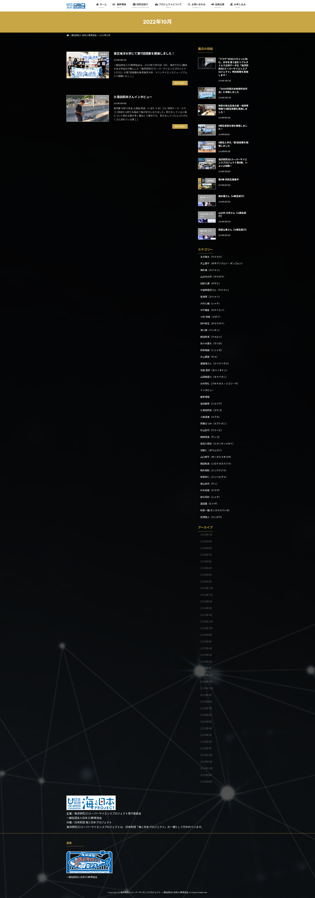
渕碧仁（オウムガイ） (211, 450)
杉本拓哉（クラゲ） (210, 490)
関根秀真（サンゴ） (210, 436)
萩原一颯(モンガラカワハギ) (214, 510)
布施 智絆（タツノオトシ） (214, 370)
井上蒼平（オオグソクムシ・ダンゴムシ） (222, 263)
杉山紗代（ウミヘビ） (211, 430)
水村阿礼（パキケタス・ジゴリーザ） (219, 383)
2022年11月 (206, 681)
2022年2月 (206, 741)
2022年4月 (206, 728)
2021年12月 (206, 755)
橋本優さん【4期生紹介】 (231, 196)
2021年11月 (206, 761)
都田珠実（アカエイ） (211, 336)
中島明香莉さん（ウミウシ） (215, 290)
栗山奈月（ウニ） (209, 483)
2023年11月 (206, 628)
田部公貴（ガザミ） (210, 283)
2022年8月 (206, 701)
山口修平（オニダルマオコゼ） (216, 456)
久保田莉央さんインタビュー (133, 97)
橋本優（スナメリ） (210, 270)
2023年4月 (206, 648)
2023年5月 (206, 641)
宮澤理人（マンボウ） (211, 517)
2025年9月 (206, 541)
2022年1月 (205, 748)
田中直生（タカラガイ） (213, 323)
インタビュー (207, 390)
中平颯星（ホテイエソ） (213, 310)
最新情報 (205, 396)
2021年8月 (206, 781)
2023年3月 (206, 654)
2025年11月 (206, 534)
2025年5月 (205, 561)
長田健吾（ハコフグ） (211, 403)
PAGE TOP (305, 868)
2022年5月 (206, 721)
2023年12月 (206, 621)
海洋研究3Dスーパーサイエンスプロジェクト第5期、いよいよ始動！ (232, 162)
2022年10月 (206, 688)
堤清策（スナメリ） (210, 296)
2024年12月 (206, 588)
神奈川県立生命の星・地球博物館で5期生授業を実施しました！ (233, 108)
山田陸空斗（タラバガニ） (214, 376)
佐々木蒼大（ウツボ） (211, 343)
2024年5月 (206, 608)
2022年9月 (206, 694)
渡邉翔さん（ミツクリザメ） (215, 363)
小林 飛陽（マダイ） (211, 316)
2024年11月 (206, 594)
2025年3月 (206, 574)
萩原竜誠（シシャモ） (211, 350)
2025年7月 (206, 554)
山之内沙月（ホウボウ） (213, 276)
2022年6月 (206, 714)
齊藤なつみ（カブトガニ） (214, 423)
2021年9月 (206, 775)
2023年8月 (206, 634)
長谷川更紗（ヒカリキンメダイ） (217, 443)
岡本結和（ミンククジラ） (214, 470)
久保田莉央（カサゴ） (211, 410)
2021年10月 (206, 768)
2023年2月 (206, 661)
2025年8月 (206, 548)
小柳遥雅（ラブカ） (210, 416)
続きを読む (180, 83)
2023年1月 (205, 668)
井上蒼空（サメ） (209, 356)
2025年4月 (206, 568)
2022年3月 (206, 735)
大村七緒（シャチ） (210, 303)
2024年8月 (206, 601)
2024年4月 (206, 614)
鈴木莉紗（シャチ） (210, 497)
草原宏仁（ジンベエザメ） (214, 477)
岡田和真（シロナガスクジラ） (216, 463)
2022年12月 (206, 675)
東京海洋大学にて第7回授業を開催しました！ (144, 53)
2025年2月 (206, 581)
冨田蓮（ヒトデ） (209, 503)
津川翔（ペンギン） (210, 330)
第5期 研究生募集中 (228, 179)
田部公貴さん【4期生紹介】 (233, 229)
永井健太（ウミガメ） (211, 256)
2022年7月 (206, 708)
